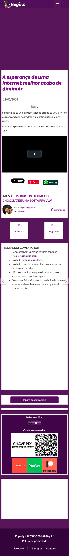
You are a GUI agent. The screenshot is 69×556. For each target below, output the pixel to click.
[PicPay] (34, 465)
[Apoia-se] (19, 465)
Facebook (18, 548)
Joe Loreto (30, 207)
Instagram (37, 548)
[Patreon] (49, 465)
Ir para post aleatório (34, 399)
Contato (51, 548)
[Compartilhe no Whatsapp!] (50, 181)
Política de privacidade (34, 540)
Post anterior (19, 226)
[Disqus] (34, 338)
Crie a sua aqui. (28, 255)
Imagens (21, 211)
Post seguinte (54, 226)
